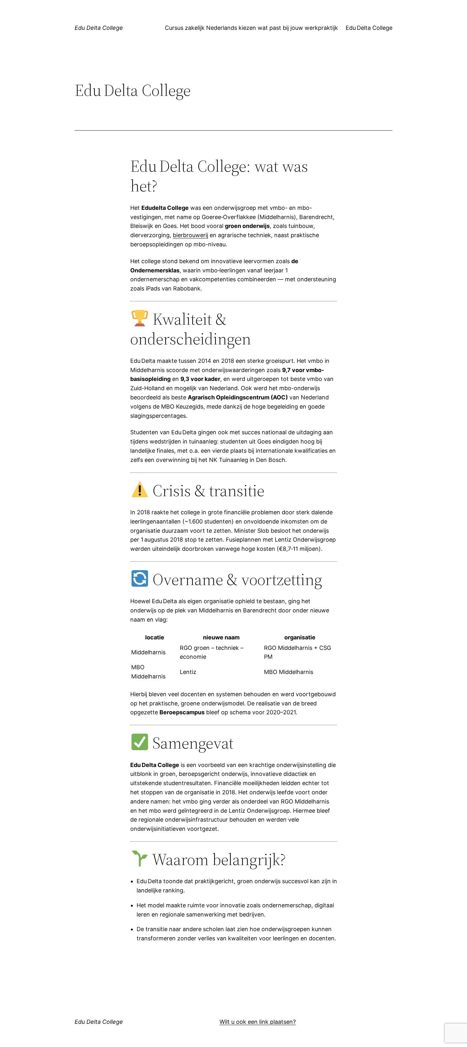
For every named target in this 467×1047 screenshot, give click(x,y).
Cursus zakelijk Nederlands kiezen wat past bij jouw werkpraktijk (251, 27)
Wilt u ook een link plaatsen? (258, 1021)
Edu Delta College (99, 27)
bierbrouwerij (190, 235)
